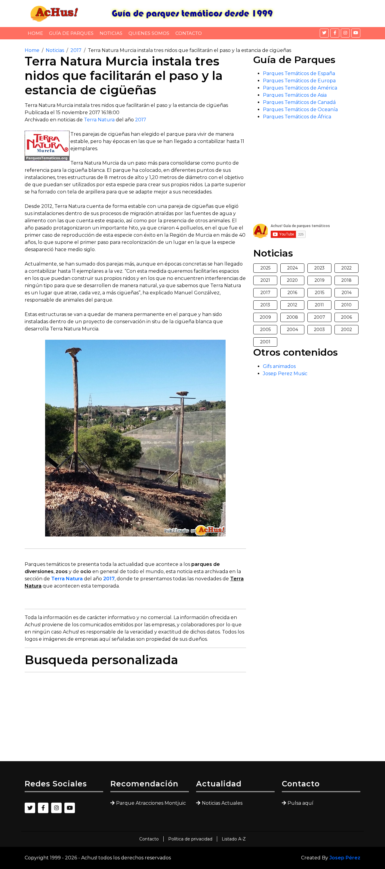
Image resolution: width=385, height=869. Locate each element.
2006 (346, 317)
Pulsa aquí (300, 803)
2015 (319, 292)
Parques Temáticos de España (299, 73)
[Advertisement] (135, 719)
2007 (319, 317)
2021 (265, 280)
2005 (265, 329)
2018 (346, 280)
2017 (76, 50)
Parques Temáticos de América (300, 88)
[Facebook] (334, 33)
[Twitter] (324, 33)
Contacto (188, 33)
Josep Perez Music (285, 373)
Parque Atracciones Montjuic (151, 803)
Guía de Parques (71, 33)
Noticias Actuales (222, 803)
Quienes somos (148, 33)
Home (35, 33)
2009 (265, 317)
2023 (319, 268)
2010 (346, 305)
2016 (292, 292)
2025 (265, 268)
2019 (320, 280)
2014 (347, 292)
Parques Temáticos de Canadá (299, 102)
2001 (265, 342)
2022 (346, 268)
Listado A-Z (234, 839)
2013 (265, 305)
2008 (292, 317)
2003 (319, 329)
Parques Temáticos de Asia (295, 95)
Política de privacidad (190, 839)
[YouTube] (355, 33)
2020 (292, 280)
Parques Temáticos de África (297, 117)
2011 (319, 305)
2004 (292, 329)
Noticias (111, 33)
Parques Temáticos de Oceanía (300, 109)
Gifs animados (279, 366)
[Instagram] (345, 33)
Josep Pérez (344, 858)
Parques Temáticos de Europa (299, 81)
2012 (292, 305)
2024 (292, 268)
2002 (346, 329)
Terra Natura (99, 120)
